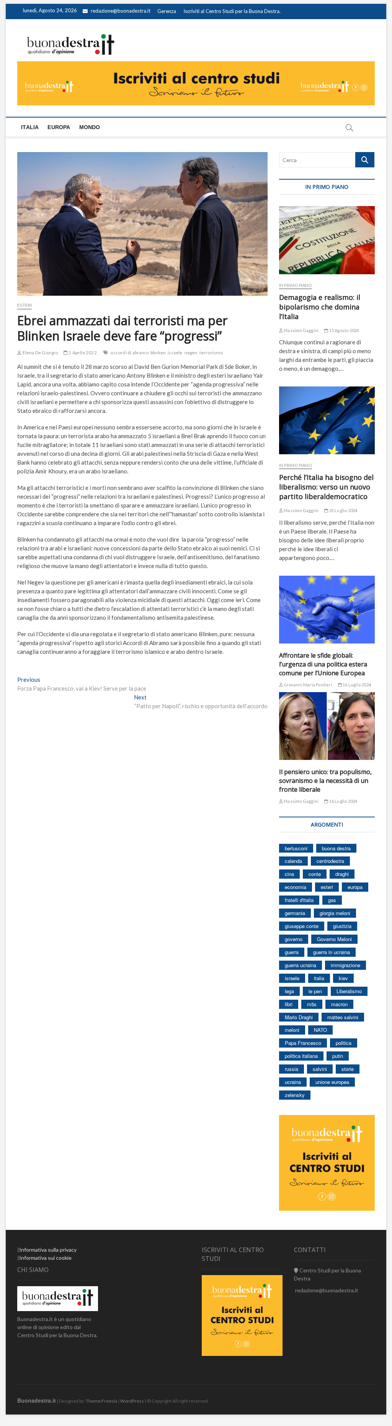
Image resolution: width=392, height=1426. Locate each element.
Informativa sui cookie (45, 1257)
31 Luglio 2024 (342, 510)
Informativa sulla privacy (48, 1249)
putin (337, 1055)
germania (295, 913)
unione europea (332, 1081)
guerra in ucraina (331, 952)
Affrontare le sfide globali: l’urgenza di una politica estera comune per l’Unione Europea (323, 664)
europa (355, 887)
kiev (343, 978)
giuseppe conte (301, 926)
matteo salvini (342, 1017)
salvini (320, 1068)
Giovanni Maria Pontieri (307, 684)
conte (315, 874)
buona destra (336, 848)
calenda (293, 860)
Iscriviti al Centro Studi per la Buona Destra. (232, 11)
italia (319, 978)
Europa (58, 127)
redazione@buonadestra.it (120, 11)
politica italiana (301, 1055)
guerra (292, 952)
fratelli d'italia (299, 900)
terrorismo (211, 352)
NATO (320, 1029)
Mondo (89, 127)
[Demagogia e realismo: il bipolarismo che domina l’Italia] (327, 240)
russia (291, 1068)
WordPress (132, 1401)
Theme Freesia (101, 1401)
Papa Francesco (303, 1042)
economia (295, 887)
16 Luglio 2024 (356, 684)
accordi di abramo (129, 352)
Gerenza (166, 11)
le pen (315, 991)
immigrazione (345, 965)
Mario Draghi (299, 1017)
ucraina (293, 1081)
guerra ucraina (300, 965)
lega (289, 991)
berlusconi (296, 848)
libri (288, 1004)
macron (339, 1004)
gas (332, 900)
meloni (292, 1029)
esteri (327, 887)
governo (293, 939)
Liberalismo (349, 991)
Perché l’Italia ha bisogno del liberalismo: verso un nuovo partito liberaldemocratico (326, 487)
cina (289, 874)
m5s (312, 1004)
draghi (342, 874)
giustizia (342, 926)
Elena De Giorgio (39, 352)
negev (191, 352)
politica (343, 1042)
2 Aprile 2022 (82, 352)
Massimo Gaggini (300, 330)
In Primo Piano (295, 285)
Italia (30, 127)
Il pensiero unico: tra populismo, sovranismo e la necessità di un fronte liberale (325, 781)
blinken (158, 352)
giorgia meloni (335, 913)
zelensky (295, 1095)
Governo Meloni (334, 939)
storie (347, 1068)
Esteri (24, 305)
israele (175, 352)
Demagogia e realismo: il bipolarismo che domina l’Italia (319, 307)
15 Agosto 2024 (343, 330)
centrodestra (330, 860)
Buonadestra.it (36, 1400)
